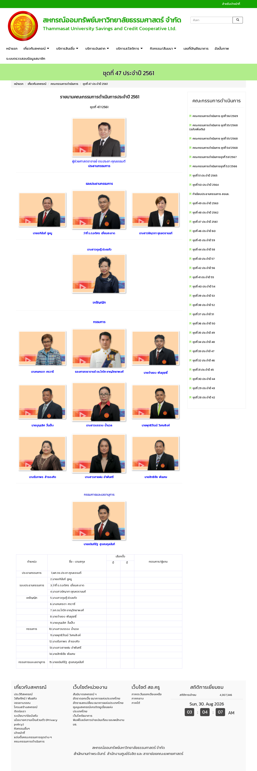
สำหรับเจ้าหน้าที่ (231, 4)
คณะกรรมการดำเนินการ (64, 84)
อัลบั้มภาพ (222, 48)
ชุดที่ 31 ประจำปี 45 (203, 370)
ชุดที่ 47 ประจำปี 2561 (95, 84)
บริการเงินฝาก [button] (95, 48)
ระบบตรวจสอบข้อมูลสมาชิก (25, 58)
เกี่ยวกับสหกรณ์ (37, 84)
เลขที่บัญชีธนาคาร (196, 48)
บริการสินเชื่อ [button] (65, 48)
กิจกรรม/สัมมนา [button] (161, 48)
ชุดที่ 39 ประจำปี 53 (204, 296)
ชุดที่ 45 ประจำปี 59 (204, 240)
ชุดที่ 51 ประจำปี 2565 (205, 175)
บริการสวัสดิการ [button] (127, 48)
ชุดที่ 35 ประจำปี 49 (204, 333)
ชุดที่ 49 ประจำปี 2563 (205, 203)
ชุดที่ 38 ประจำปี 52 (204, 305)
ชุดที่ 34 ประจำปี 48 (204, 342)
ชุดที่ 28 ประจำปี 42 (204, 397)
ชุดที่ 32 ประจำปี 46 (204, 360)
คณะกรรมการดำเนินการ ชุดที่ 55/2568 (215, 138)
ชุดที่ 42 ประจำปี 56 (204, 268)
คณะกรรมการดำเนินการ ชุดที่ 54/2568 (215, 148)
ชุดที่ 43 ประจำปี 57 (204, 259)
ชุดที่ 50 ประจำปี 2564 (206, 185)
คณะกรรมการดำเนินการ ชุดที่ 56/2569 (215, 116)
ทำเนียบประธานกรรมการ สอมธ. (211, 194)
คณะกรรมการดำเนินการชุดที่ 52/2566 (215, 166)
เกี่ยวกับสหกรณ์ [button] (34, 48)
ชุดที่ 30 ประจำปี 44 (204, 379)
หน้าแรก (11, 48)
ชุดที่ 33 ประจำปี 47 (203, 351)
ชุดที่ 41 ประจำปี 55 (203, 277)
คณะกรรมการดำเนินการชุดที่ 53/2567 (215, 157)
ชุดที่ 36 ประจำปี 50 (204, 323)
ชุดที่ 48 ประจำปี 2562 (205, 212)
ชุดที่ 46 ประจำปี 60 (204, 231)
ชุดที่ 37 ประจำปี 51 (203, 314)
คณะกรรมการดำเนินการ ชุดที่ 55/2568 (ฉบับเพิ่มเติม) (213, 127)
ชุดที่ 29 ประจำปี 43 (204, 388)
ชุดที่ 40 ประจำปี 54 (204, 286)
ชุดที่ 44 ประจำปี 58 (204, 249)
